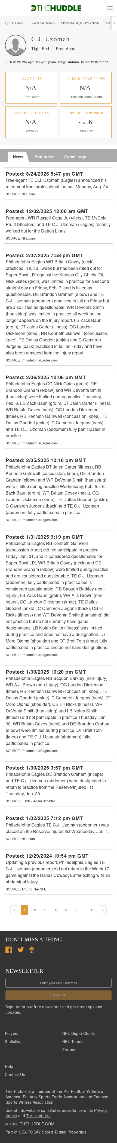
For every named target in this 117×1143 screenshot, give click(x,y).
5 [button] (66, 909)
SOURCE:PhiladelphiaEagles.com (32, 360)
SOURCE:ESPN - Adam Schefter (30, 801)
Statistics (13, 1041)
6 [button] (76, 909)
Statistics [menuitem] (44, 156)
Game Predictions (43, 23)
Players (12, 1033)
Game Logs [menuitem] (75, 156)
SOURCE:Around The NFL (26, 889)
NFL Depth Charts (78, 1033)
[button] (110, 8)
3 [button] (45, 909)
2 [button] (35, 909)
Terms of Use (38, 1115)
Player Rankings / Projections (80, 23)
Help (9, 1066)
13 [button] (92, 909)
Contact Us (15, 1074)
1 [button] (25, 909)
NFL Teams (73, 1041)
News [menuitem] (18, 156)
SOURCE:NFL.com (20, 194)
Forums (69, 1049)
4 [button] (56, 909)
